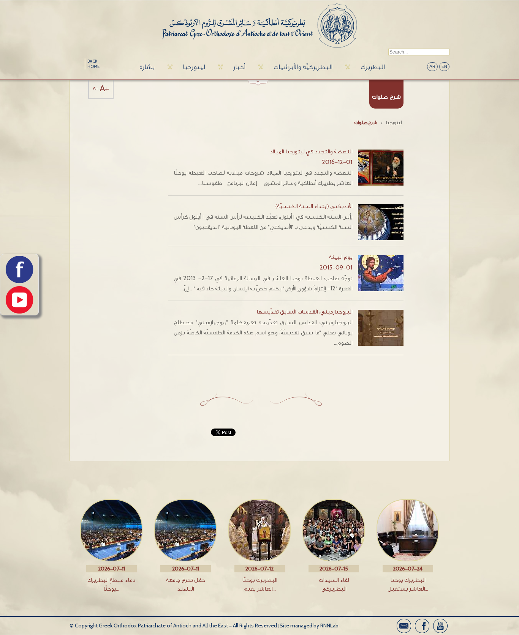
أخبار (239, 67)
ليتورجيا (194, 67)
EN (444, 66)
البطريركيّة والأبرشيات (303, 67)
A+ (104, 88)
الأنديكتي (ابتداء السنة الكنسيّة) (313, 206)
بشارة (147, 67)
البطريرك (373, 67)
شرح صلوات (365, 122)
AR (432, 66)
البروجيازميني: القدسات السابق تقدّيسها (304, 312)
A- (95, 88)
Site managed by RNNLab (309, 626)
